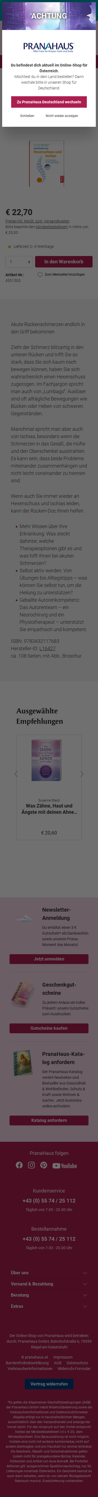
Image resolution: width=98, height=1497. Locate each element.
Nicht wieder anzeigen (62, 116)
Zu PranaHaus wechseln (49, 102)
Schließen (27, 116)
